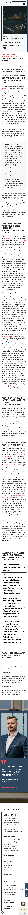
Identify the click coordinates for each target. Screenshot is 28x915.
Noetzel (6, 2)
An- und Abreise (8, 865)
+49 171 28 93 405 (8, 36)
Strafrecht (10, 54)
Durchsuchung (8, 844)
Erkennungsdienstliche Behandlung (14, 839)
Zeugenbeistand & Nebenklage (13, 831)
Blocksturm (7, 872)
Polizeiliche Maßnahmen (11, 850)
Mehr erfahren (9, 787)
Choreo (6, 869)
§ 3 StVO (17, 301)
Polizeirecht (10, 836)
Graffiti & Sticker (9, 861)
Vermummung (8, 867)
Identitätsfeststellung (10, 842)
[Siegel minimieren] (26, 903)
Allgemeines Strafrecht (10, 829)
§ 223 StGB (13, 92)
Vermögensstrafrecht (10, 825)
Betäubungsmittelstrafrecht (12, 827)
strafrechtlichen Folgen (16, 521)
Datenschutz (9, 903)
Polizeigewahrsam (9, 846)
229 (2, 88)
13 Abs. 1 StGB (11, 207)
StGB (6, 88)
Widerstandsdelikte (10, 818)
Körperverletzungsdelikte (10, 56)
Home (3, 54)
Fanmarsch (7, 863)
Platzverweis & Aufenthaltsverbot (13, 848)
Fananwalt (9, 855)
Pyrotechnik (7, 859)
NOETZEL (11, 810)
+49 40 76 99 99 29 (10, 885)
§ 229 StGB (22, 240)
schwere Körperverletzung (12, 464)
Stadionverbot (8, 874)
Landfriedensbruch (9, 820)
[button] (2, 912)
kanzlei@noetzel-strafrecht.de (13, 38)
